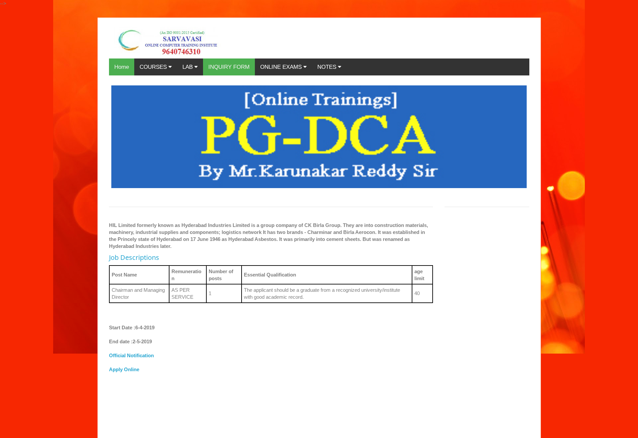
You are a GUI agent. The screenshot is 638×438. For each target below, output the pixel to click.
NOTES (327, 67)
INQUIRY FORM (229, 67)
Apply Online (124, 369)
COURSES (154, 67)
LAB (188, 67)
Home (121, 67)
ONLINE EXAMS (281, 67)
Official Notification (131, 355)
